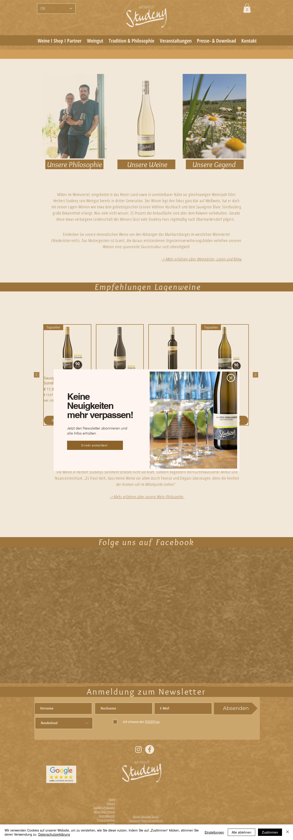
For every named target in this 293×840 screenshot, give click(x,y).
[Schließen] (287, 832)
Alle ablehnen (241, 832)
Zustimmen (270, 832)
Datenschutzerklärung (54, 834)
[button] (231, 378)
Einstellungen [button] (214, 832)
